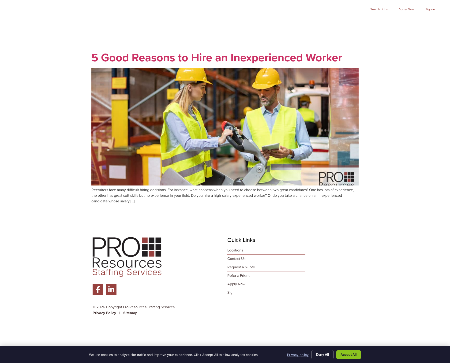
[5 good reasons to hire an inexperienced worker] (225, 184)
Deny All (322, 354)
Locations (431, 22)
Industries (322, 22)
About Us (354, 22)
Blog (409, 22)
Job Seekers (253, 22)
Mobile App (385, 22)
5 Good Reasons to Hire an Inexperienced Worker (216, 57)
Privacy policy (298, 355)
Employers (289, 22)
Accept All (349, 354)
